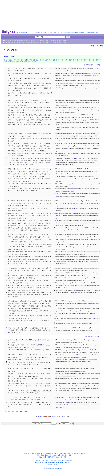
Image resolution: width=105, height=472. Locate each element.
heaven (58, 174)
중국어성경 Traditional (85, 32)
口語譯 (64, 40)
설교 (63, 416)
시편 (59, 416)
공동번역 (22, 40)
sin (82, 107)
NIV (47, 40)
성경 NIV (40, 32)
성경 (36, 32)
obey (67, 402)
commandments (80, 146)
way (68, 146)
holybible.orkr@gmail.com (55, 468)
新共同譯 (42, 40)
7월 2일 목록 (40, 416)
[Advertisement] (52, 15)
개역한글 (16, 40)
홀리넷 (61, 455)
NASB (54, 40)
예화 (67, 416)
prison (82, 85)
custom (82, 237)
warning (58, 160)
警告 (25, 160)
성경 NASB (53, 32)
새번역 (28, 40)
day (57, 218)
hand (89, 110)
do (61, 407)
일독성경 (63, 32)
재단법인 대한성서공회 (45, 455)
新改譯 (59, 40)
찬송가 (58, 32)
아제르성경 (95, 32)
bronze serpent (73, 354)
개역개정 (10, 40)
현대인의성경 (35, 40)
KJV (51, 40)
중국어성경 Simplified (72, 32)
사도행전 (53, 416)
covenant (75, 158)
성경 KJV (46, 32)
